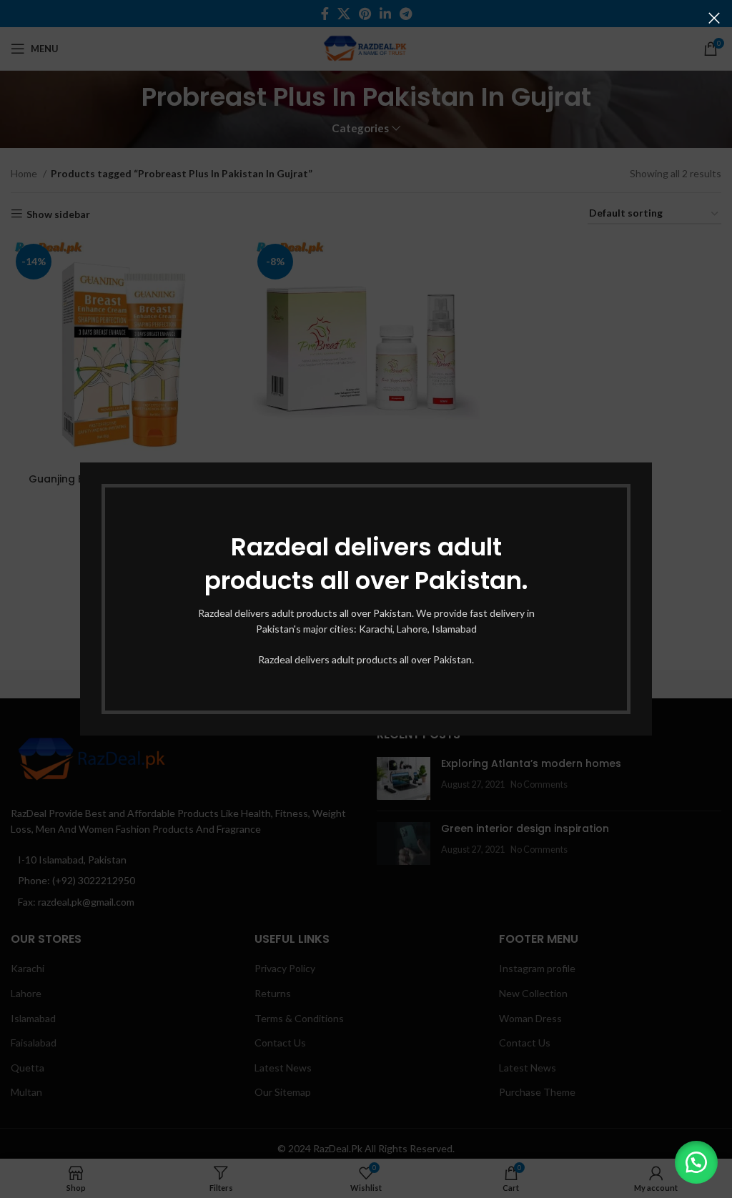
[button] (696, 1162)
